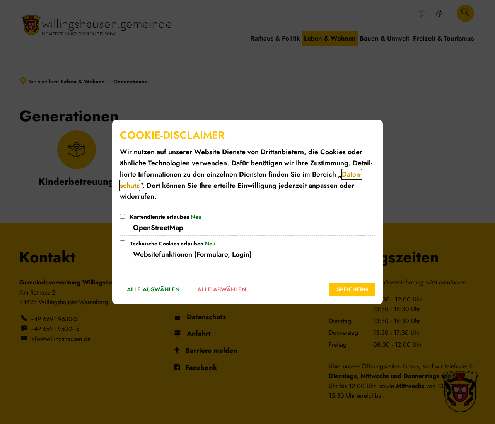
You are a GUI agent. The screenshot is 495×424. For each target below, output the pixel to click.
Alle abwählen (221, 289)
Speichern (352, 289)
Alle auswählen (153, 289)
